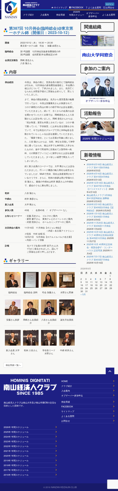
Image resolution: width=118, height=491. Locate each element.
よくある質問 (94, 7)
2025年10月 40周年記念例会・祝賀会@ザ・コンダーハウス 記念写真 (99, 247)
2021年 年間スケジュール (16, 450)
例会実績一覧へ (13, 365)
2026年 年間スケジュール (16, 427)
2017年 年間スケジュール (16, 469)
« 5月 (83, 294)
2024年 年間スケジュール (16, 436)
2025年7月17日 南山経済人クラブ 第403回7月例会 (100, 258)
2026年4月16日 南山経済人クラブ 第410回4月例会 (100, 175)
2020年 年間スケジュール (16, 455)
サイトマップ (60, 7)
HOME (64, 381)
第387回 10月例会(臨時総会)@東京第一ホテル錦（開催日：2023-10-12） (41, 30)
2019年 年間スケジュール (16, 460)
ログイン (109, 4)
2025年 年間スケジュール (16, 431)
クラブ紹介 (66, 385)
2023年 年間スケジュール (16, 441)
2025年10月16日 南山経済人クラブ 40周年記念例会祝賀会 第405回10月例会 (100, 235)
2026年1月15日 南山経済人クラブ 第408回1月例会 (100, 215)
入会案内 (65, 390)
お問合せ (110, 7)
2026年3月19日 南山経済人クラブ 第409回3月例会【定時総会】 (100, 207)
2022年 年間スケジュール (16, 446)
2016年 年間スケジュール (16, 474)
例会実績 (65, 401)
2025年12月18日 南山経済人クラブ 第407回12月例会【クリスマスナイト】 (100, 185)
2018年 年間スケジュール (16, 465)
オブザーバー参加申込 (72, 395)
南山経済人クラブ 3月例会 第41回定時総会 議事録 (99, 196)
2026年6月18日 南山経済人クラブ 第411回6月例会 (100, 166)
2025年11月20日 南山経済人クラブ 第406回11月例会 (100, 224)
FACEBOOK (77, 7)
